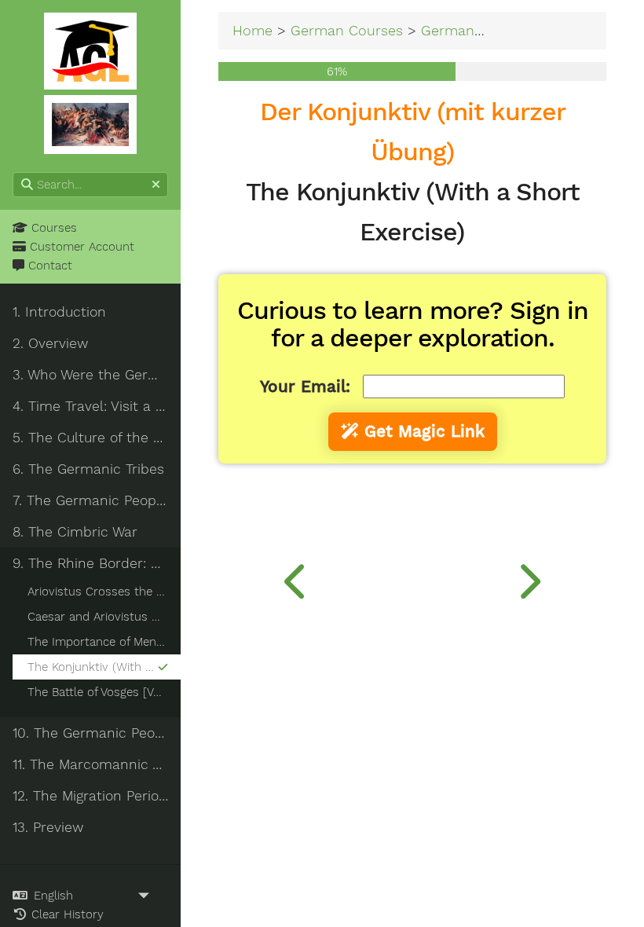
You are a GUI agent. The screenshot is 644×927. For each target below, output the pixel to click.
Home (252, 30)
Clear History (65, 914)
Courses (52, 228)
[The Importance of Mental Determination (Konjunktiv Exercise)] (296, 577)
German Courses (347, 30)
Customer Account (80, 247)
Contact (48, 265)
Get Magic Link (422, 431)
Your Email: (305, 386)
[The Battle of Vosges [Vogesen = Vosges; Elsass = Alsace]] (528, 577)
